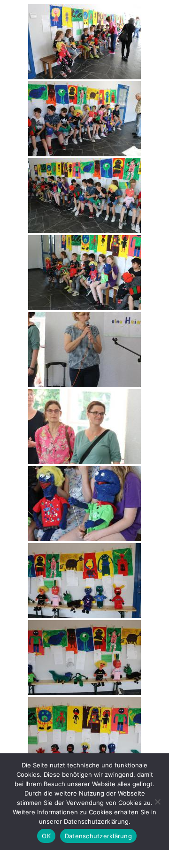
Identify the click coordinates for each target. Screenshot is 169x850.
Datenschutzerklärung (98, 836)
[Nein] (157, 801)
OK (46, 836)
